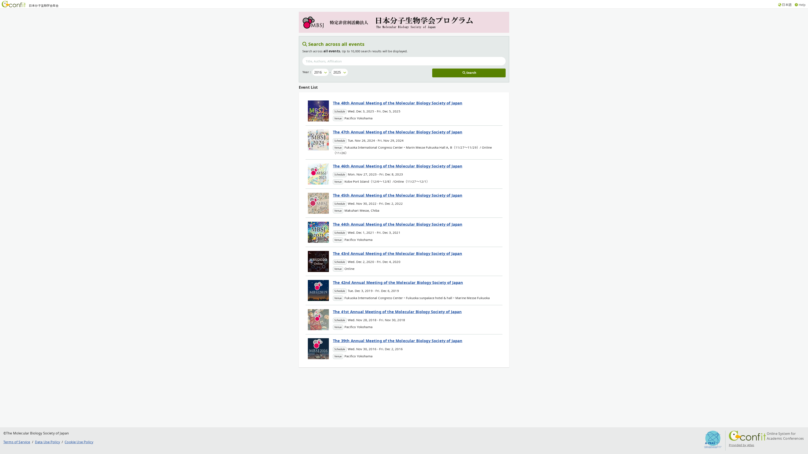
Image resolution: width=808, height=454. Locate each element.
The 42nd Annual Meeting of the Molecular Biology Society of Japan (398, 282)
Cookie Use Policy (79, 442)
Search (471, 73)
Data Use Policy (47, 442)
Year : (306, 72)
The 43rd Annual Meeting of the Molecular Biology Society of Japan (397, 253)
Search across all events (336, 44)
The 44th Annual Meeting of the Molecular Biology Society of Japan (397, 224)
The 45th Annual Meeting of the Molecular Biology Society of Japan (397, 195)
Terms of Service (16, 442)
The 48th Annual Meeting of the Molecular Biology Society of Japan (397, 103)
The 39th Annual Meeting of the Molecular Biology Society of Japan (397, 340)
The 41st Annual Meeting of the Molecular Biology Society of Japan (397, 311)
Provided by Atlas (741, 445)
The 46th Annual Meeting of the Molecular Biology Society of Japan (397, 166)
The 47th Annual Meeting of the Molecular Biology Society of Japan (397, 132)
